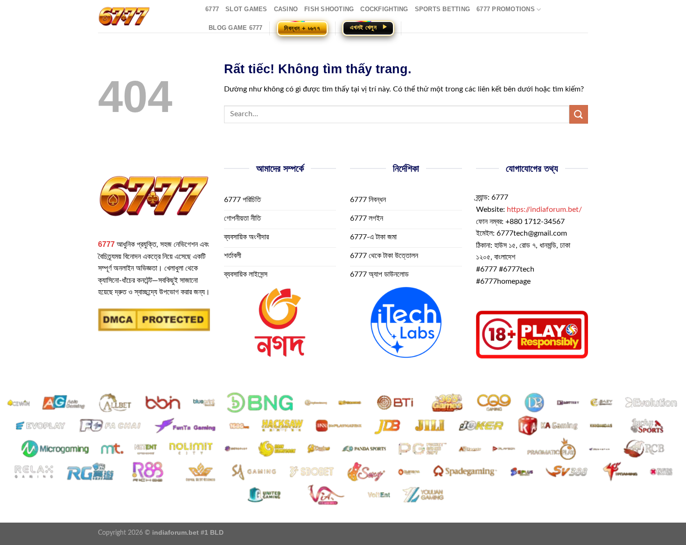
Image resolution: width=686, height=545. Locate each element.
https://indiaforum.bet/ (544, 209)
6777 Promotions (505, 9)
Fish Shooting (329, 9)
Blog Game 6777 (236, 27)
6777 (212, 9)
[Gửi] (578, 114)
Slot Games (246, 9)
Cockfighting (384, 9)
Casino (286, 9)
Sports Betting (442, 9)
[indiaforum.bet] (144, 16)
